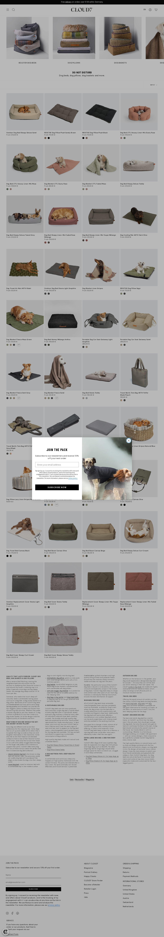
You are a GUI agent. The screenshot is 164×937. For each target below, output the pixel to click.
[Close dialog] (128, 440)
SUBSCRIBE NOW (57, 487)
